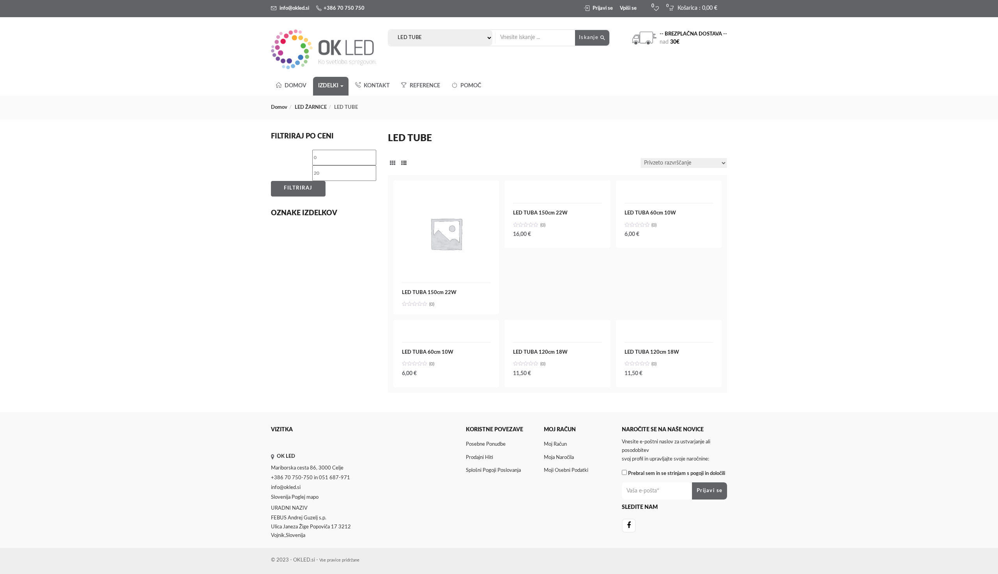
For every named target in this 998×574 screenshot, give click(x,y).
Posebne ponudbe (486, 444)
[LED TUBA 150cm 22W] (446, 193)
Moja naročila (559, 457)
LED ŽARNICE (311, 107)
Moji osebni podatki (566, 470)
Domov (279, 107)
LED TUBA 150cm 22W (429, 292)
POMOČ (470, 86)
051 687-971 (334, 477)
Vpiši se (628, 8)
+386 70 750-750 (292, 477)
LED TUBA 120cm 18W (540, 352)
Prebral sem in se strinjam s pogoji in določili (676, 473)
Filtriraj (298, 188)
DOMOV (295, 86)
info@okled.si (294, 8)
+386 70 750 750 (344, 8)
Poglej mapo (305, 497)
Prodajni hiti (479, 457)
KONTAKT (376, 86)
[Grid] (392, 164)
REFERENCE (425, 86)
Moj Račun (555, 444)
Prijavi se (603, 8)
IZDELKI (329, 86)
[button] (695, 8)
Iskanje (589, 37)
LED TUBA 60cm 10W (650, 213)
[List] (404, 164)
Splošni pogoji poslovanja (493, 470)
